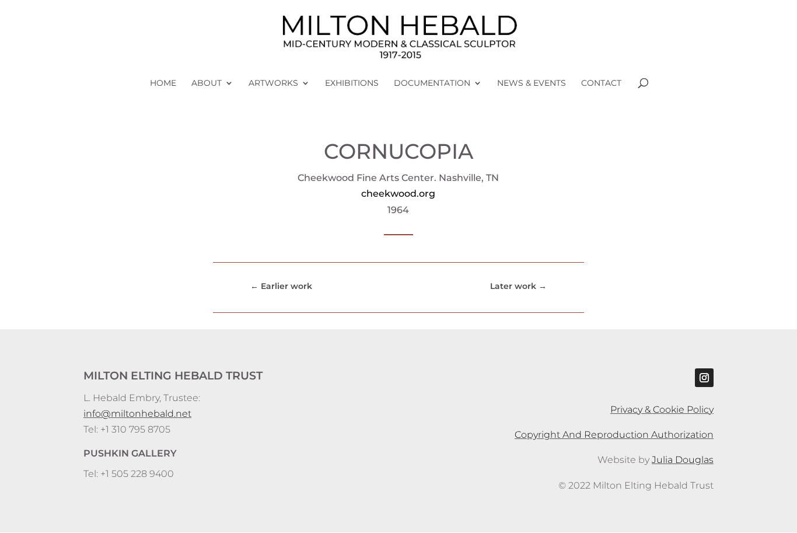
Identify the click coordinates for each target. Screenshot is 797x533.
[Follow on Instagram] (704, 377)
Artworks (273, 83)
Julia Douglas (683, 459)
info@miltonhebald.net (137, 413)
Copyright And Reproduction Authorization (614, 434)
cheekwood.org (398, 193)
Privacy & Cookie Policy (662, 409)
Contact (601, 83)
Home (163, 83)
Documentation (432, 83)
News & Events (531, 83)
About (206, 83)
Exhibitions (352, 83)
